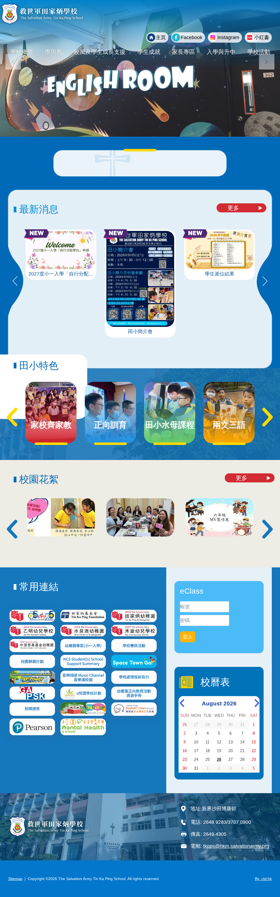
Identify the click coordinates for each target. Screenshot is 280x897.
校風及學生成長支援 (100, 52)
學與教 (53, 52)
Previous (15, 282)
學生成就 (148, 52)
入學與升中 (221, 52)
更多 (233, 208)
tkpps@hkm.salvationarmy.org (236, 846)
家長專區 (183, 52)
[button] (267, 62)
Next (265, 282)
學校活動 (258, 52)
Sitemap (15, 879)
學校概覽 (21, 52)
